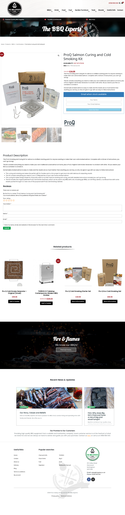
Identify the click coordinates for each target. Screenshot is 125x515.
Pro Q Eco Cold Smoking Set (110, 291)
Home (2, 44)
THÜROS (61, 455)
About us (16, 462)
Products (7, 44)
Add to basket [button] (14, 301)
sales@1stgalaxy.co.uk (98, 472)
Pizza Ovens (42, 458)
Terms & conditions (19, 472)
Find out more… (66, 350)
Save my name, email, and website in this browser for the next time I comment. (30, 225)
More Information (78, 301)
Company (24, 407)
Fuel (70, 10)
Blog (15, 468)
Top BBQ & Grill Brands (54, 19)
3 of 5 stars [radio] (9, 200)
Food (63, 10)
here (89, 436)
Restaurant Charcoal (65, 465)
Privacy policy (55, 496)
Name (5, 213)
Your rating (6, 198)
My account (17, 475)
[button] (58, 55)
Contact (120, 10)
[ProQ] (70, 123)
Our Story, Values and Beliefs (33, 413)
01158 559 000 (113, 3)
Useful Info (111, 10)
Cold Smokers (20, 44)
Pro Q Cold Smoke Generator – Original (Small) (14, 292)
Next (60, 135)
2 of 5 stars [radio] (6, 200)
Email (5, 219)
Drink (57, 10)
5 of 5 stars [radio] (14, 200)
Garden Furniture (81, 10)
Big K (60, 458)
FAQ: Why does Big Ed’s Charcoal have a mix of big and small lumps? (97, 416)
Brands (101, 10)
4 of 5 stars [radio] (11, 200)
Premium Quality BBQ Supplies (14, 19)
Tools (93, 10)
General (91, 407)
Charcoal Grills (43, 455)
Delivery (16, 465)
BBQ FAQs (92, 19)
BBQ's (49, 10)
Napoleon (41, 465)
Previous (2, 135)
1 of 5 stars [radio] (4, 200)
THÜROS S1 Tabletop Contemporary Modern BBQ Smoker (46, 293)
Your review (7, 204)
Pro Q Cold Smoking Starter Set (78, 291)
